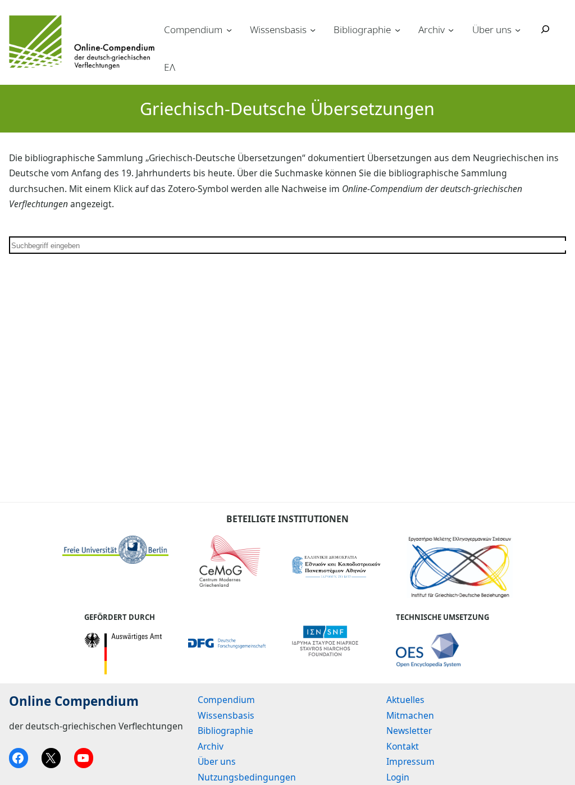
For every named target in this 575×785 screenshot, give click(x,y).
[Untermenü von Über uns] (518, 29)
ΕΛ (169, 67)
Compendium (193, 29)
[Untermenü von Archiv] (451, 29)
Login (397, 777)
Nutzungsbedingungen (247, 777)
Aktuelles (405, 699)
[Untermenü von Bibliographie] (397, 29)
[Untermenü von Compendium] (229, 29)
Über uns (492, 29)
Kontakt (402, 746)
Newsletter (409, 730)
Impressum (410, 761)
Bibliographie (362, 29)
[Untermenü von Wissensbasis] (313, 29)
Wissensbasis (278, 29)
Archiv (431, 29)
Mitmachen (410, 715)
